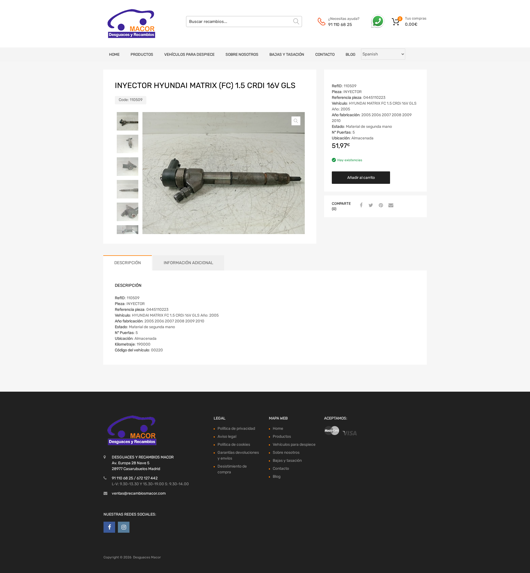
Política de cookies (234, 444)
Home (114, 54)
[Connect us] (109, 527)
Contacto (325, 54)
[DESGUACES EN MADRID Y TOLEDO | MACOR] (127, 24)
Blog (351, 54)
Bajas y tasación (286, 54)
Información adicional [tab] (188, 262)
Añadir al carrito (361, 177)
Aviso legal (227, 436)
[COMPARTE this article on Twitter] (370, 205)
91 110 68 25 (340, 24)
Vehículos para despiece (189, 54)
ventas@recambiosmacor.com (139, 493)
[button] (296, 121)
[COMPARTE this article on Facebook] (360, 205)
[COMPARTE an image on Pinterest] (380, 205)
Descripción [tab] (127, 262)
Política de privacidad (236, 428)
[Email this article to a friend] (390, 205)
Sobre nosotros (242, 54)
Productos (142, 54)
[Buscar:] (244, 21)
